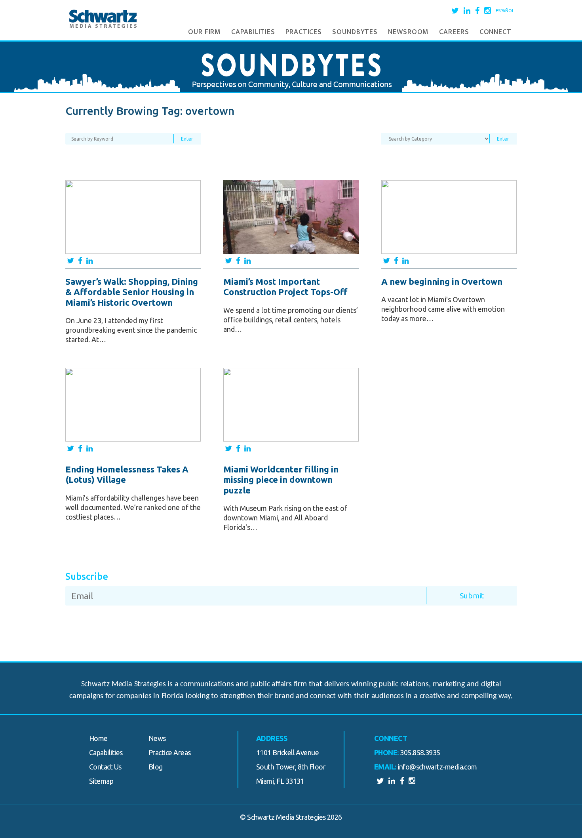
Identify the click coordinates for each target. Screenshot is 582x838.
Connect (495, 32)
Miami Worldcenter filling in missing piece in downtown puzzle (281, 479)
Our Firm (204, 32)
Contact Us (105, 767)
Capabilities (253, 32)
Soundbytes (355, 32)
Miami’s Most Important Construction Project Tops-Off (285, 286)
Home (98, 738)
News (157, 738)
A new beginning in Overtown (441, 281)
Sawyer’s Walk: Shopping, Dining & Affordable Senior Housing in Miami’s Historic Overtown (131, 291)
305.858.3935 (420, 752)
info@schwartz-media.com (437, 767)
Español (505, 10)
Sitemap (101, 781)
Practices (303, 32)
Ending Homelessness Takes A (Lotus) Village (126, 474)
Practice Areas (169, 752)
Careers (454, 32)
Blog (155, 767)
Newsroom (408, 32)
